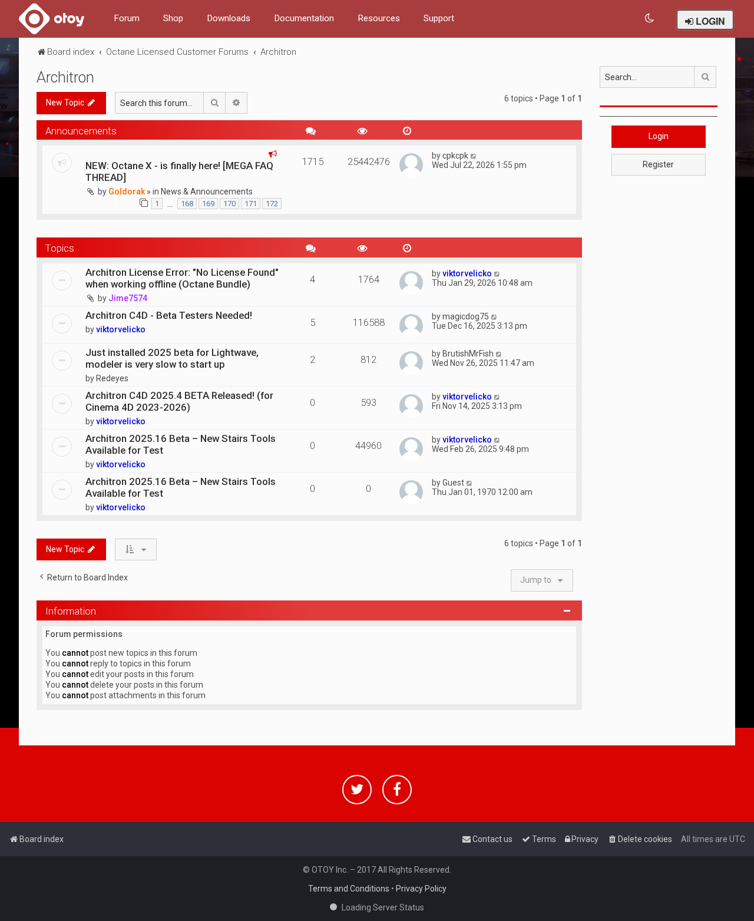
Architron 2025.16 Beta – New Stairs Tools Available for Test (180, 444)
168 (187, 203)
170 (229, 203)
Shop (173, 18)
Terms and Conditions (348, 888)
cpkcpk (455, 155)
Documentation (304, 18)
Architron (65, 77)
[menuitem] (650, 18)
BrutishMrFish (468, 353)
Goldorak (126, 191)
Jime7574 (127, 298)
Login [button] (659, 136)
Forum (127, 18)
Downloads (228, 18)
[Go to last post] (474, 155)
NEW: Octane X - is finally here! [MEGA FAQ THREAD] (179, 171)
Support (439, 18)
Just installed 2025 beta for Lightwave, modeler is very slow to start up (172, 358)
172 (272, 203)
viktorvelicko (467, 273)
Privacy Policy (421, 888)
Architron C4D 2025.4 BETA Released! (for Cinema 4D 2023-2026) (179, 401)
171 (250, 203)
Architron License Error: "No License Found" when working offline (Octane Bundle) (182, 278)
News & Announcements (207, 191)
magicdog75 (465, 316)
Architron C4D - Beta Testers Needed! (168, 315)
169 (208, 203)
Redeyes (112, 378)
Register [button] (658, 164)
